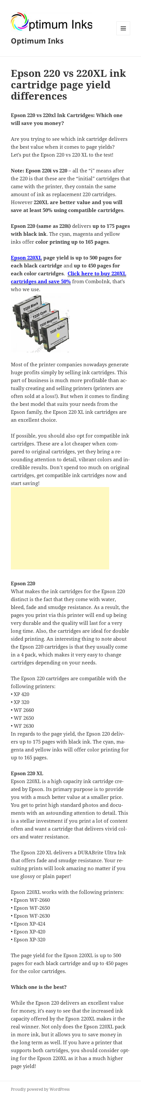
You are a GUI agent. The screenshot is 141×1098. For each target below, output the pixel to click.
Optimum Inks (37, 41)
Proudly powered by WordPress (40, 1089)
